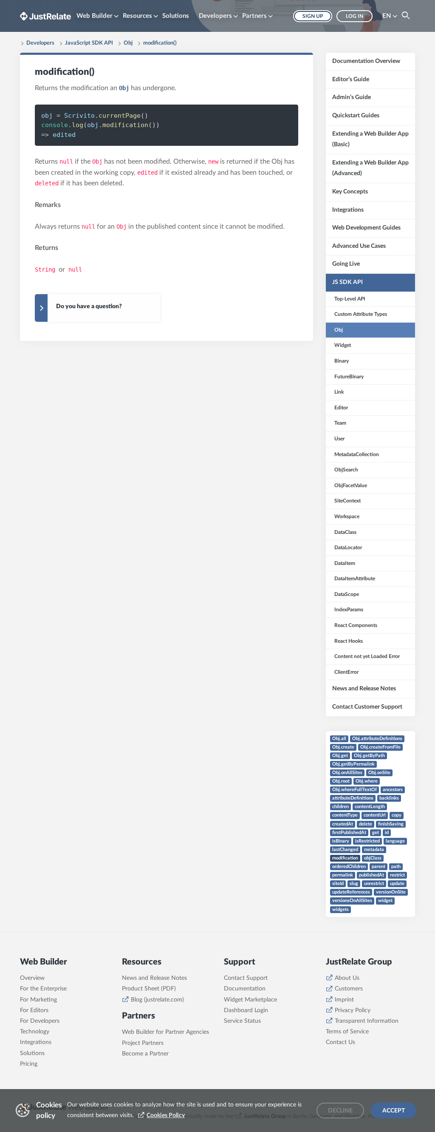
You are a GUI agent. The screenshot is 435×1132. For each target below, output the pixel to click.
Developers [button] (215, 16)
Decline (340, 1111)
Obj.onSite (379, 772)
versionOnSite (391, 892)
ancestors (393, 789)
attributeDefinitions (352, 798)
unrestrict (374, 883)
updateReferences (351, 892)
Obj (128, 43)
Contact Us (340, 1042)
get (375, 832)
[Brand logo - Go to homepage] (45, 16)
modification (345, 858)
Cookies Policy (166, 1115)
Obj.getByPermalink (353, 764)
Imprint (344, 1000)
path (396, 866)
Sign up (312, 16)
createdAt (342, 824)
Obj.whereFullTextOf (354, 789)
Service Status (242, 1021)
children (340, 806)
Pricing (28, 1064)
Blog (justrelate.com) (157, 1000)
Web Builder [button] (94, 16)
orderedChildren (349, 866)
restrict (397, 875)
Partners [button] (254, 16)
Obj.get (340, 755)
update (397, 883)
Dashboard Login (246, 1010)
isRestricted (367, 841)
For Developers (39, 1021)
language (395, 841)
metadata (374, 849)
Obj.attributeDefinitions (377, 738)
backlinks (389, 798)
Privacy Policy (352, 1010)
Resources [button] (137, 16)
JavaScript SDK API (89, 43)
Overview (32, 978)
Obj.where (367, 781)
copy (396, 815)
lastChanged (345, 849)
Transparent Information (366, 1021)
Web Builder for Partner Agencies (165, 1032)
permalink (342, 875)
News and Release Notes (154, 978)
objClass (372, 858)
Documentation (245, 989)
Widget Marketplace (250, 1000)
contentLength (370, 806)
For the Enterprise (43, 989)
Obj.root (341, 781)
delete (365, 824)
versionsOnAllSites (352, 900)
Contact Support (246, 978)
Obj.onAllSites (347, 772)
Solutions (175, 16)
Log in (354, 16)
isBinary (340, 841)
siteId (338, 883)
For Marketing (38, 1000)
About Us (347, 978)
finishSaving (391, 824)
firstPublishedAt (349, 832)
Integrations (35, 1042)
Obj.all (339, 738)
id (387, 832)
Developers (40, 43)
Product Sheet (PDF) (149, 989)
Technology (34, 1032)
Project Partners (143, 1043)
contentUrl (375, 815)
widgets (340, 909)
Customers (349, 989)
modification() (160, 43)
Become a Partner (145, 1054)
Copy (278, 115)
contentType (345, 815)
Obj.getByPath (369, 755)
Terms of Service (347, 1032)
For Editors (34, 1010)
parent (378, 866)
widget (385, 900)
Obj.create (343, 747)
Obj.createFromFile (380, 747)
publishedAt (371, 875)
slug (354, 883)
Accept (393, 1111)
